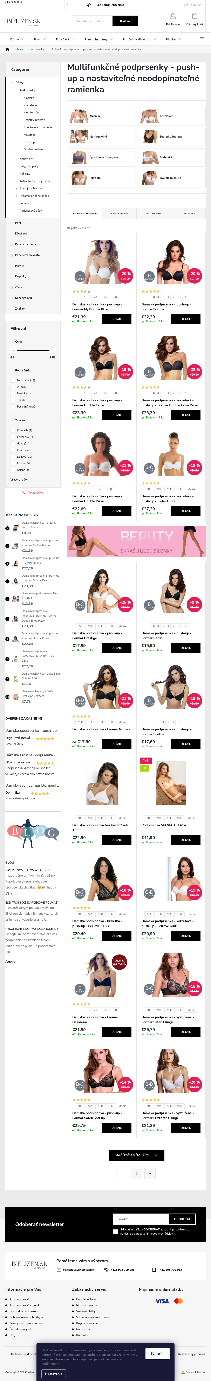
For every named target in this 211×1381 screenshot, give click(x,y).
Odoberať (182, 1219)
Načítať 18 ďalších (133, 1155)
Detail (116, 319)
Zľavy (18, 287)
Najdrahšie (153, 213)
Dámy (19, 82)
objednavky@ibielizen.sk (79, 1270)
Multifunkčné (32, 112)
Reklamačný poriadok (191, 1354)
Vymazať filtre (35, 493)
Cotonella (24, 430)
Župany (24, 203)
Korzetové (30, 105)
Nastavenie (53, 1374)
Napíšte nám (84, 1329)
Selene (22, 470)
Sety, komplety (29, 166)
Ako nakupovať (14, 2)
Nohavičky (26, 159)
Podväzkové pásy (31, 211)
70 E (179, 818)
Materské (29, 135)
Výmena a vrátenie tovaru (92, 1317)
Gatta (22, 443)
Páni (18, 223)
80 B (116, 297)
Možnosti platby (86, 1305)
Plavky (19, 266)
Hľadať (125, 21)
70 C (159, 489)
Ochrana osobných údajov (26, 1317)
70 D (100, 722)
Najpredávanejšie (85, 213)
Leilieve (24, 457)
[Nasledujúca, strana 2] (136, 1173)
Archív (10, 961)
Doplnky (20, 276)
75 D (179, 914)
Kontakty (82, 1335)
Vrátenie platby (85, 1311)
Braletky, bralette (34, 120)
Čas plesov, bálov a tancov (27, 870)
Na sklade (25, 380)
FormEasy (24, 437)
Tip (20, 400)
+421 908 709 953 (123, 1270)
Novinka (23, 393)
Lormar (23, 463)
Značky (20, 309)
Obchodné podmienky (23, 1311)
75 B (106, 297)
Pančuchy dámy (25, 244)
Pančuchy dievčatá (27, 255)
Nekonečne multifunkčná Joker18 (31, 929)
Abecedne (188, 213)
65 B (87, 297)
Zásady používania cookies (26, 1323)
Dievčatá (21, 234)
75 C (179, 489)
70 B (97, 297)
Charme (23, 450)
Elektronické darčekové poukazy (32, 903)
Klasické (29, 98)
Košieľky (25, 174)
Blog (12, 1335)
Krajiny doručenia (87, 1323)
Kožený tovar (23, 298)
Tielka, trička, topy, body (35, 181)
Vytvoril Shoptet (196, 1372)
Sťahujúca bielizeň (31, 188)
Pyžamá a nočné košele (34, 196)
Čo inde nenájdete (20, 1329)
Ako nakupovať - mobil (24, 1305)
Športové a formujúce (38, 127)
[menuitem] (17, 39)
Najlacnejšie (119, 213)
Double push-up (34, 149)
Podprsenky (27, 90)
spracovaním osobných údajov (153, 1234)
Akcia (22, 387)
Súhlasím (157, 1353)
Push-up (29, 142)
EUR (193, 5)
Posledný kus (26, 407)
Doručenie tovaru (87, 1299)
